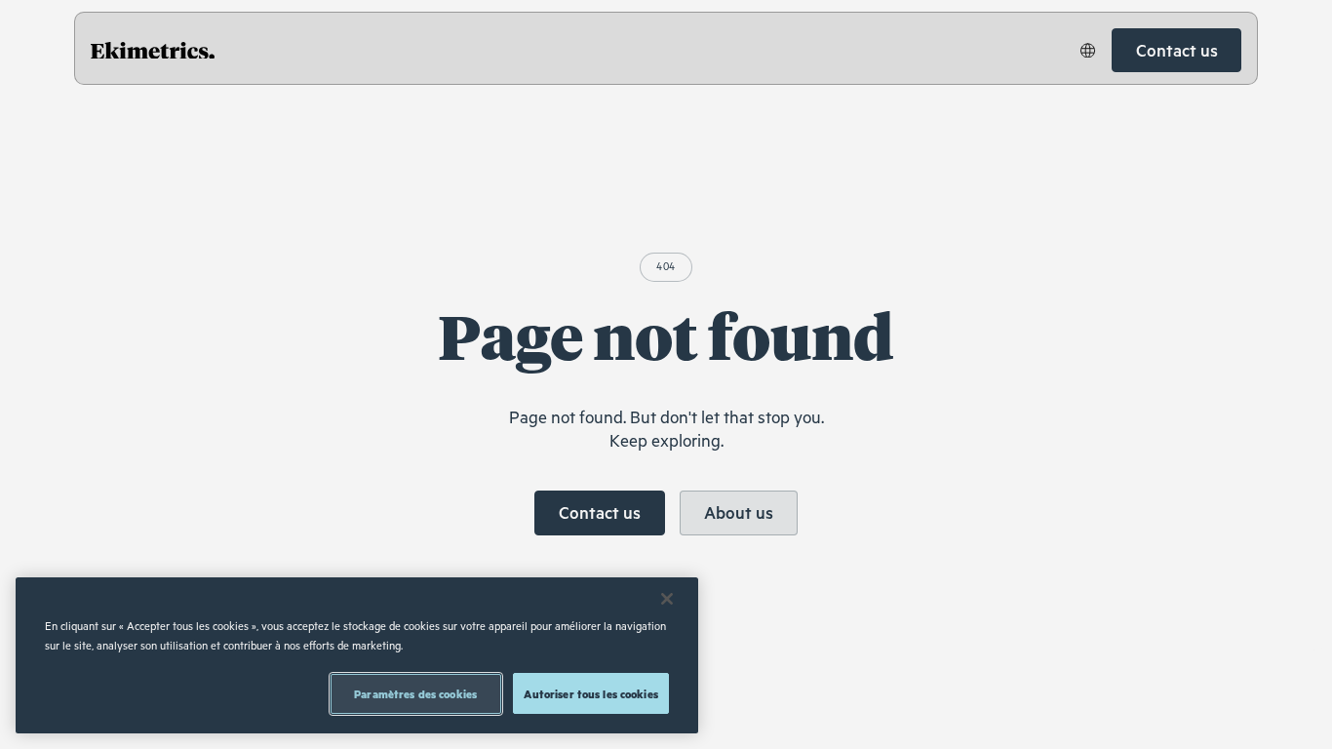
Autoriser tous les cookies (590, 694)
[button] (1088, 50)
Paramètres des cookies (415, 694)
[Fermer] (667, 598)
